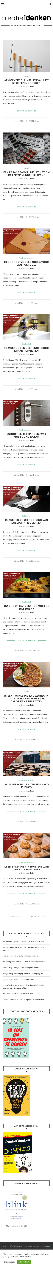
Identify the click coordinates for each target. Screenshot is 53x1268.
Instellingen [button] (9, 1262)
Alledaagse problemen (26, 258)
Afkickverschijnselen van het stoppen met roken (26, 81)
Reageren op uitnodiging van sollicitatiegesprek (26, 521)
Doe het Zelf (26, 344)
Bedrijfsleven (26, 516)
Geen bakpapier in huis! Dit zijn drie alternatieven (26, 868)
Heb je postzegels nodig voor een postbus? (26, 263)
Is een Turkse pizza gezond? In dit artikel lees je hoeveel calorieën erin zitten (26, 698)
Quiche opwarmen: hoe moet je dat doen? (26, 607)
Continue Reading (26, 111)
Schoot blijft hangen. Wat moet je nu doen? (26, 435)
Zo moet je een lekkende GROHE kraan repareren (27, 349)
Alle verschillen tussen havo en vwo (26, 786)
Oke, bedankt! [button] (24, 1262)
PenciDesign (46, 1246)
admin (31, 86)
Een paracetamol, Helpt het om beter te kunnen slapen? (26, 174)
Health (26, 76)
